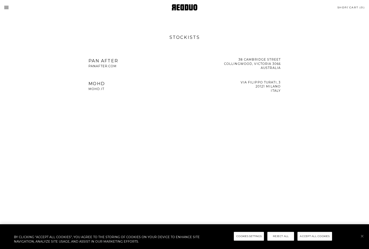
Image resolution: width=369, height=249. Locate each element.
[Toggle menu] (6, 7)
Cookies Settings (249, 236)
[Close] (362, 236)
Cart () (357, 7)
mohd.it (96, 89)
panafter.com (102, 66)
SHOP (342, 7)
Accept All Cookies (314, 236)
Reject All (281, 236)
